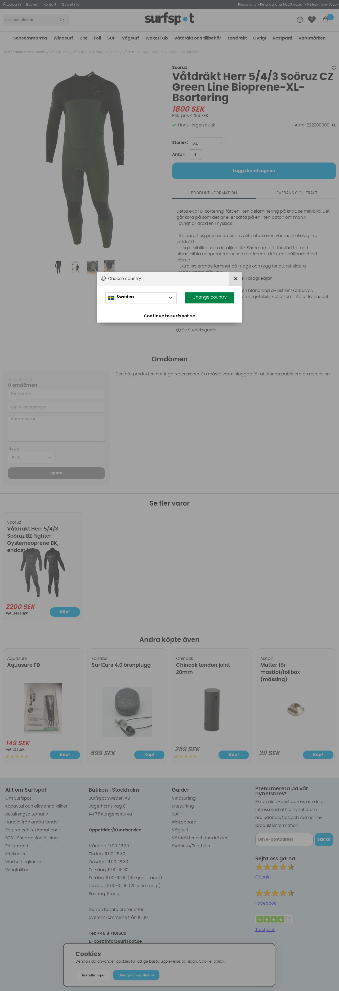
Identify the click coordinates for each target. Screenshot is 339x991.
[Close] (235, 279)
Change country (210, 297)
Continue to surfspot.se (169, 316)
